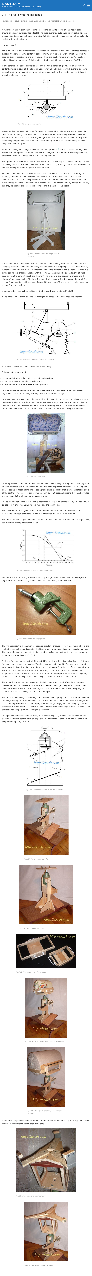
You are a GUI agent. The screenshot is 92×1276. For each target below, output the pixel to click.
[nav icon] (88, 5)
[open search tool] (84, 5)
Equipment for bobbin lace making (29, 21)
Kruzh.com (11, 4)
